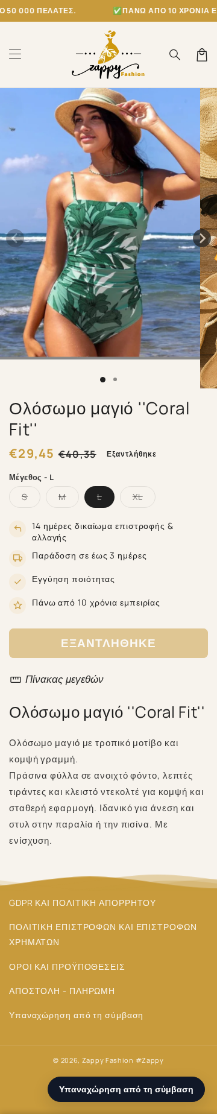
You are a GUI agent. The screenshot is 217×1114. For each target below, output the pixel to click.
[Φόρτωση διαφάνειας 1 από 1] (102, 379)
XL (144, 499)
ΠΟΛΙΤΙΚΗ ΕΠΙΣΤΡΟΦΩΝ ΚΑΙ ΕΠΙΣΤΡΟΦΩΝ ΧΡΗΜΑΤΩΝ (103, 934)
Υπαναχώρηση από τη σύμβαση (76, 1015)
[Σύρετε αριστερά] (15, 238)
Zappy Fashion (108, 1060)
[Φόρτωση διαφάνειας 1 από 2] (115, 379)
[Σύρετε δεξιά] (202, 238)
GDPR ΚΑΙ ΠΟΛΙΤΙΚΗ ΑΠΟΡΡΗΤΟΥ (82, 902)
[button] (15, 55)
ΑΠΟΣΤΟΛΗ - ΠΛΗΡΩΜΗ (62, 990)
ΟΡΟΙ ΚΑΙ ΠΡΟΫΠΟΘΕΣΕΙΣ (67, 966)
